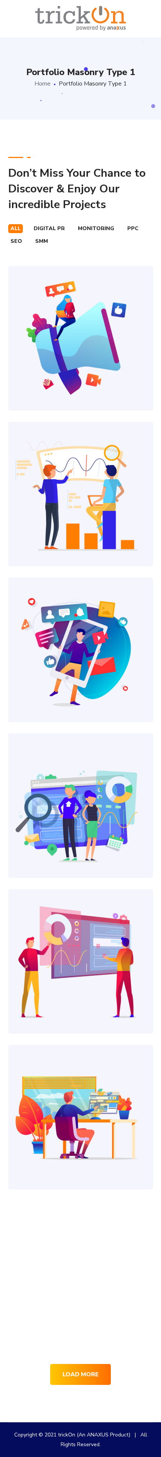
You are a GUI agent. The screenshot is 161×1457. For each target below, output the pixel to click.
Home (42, 84)
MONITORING (96, 228)
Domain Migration (80, 945)
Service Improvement (80, 1256)
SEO (16, 241)
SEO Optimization (80, 477)
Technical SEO (80, 789)
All (15, 228)
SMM (41, 241)
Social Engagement (80, 633)
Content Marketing (80, 1100)
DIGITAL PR (49, 228)
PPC (133, 228)
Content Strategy (80, 321)
